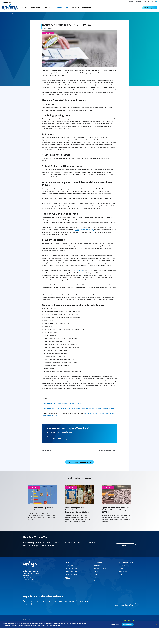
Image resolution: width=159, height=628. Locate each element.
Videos (121, 574)
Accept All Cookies (127, 624)
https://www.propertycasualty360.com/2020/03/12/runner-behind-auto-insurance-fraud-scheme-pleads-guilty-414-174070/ (79, 408)
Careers (131, 1)
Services (68, 562)
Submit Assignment (150, 8)
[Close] (156, 624)
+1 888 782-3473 (28, 579)
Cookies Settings (115, 624)
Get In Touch (57, 438)
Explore (154, 1)
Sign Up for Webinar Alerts (124, 605)
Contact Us (125, 545)
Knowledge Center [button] (61, 8)
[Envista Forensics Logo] (30, 564)
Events (96, 571)
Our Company (99, 562)
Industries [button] (46, 8)
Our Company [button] (87, 8)
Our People (97, 565)
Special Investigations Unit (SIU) (84, 229)
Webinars (75, 8)
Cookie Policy (56, 625)
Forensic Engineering (71, 574)
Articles (15, 13)
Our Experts (35, 8)
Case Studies (123, 571)
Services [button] (24, 8)
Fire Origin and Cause (71, 571)
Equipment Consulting (71, 568)
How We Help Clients (100, 568)
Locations (138, 1)
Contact (146, 1)
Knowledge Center (6, 13)
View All (67, 577)
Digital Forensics (70, 565)
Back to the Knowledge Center (79, 462)
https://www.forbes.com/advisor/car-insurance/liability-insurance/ (62, 403)
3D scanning (79, 270)
